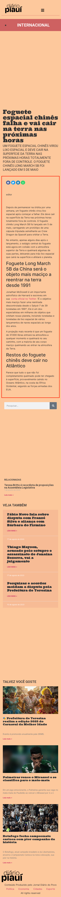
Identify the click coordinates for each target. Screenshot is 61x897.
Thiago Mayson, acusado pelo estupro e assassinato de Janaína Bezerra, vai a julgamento (29, 554)
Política (10, 888)
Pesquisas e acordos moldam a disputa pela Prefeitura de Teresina (29, 586)
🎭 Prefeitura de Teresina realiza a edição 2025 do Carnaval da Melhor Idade (25, 721)
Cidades (37, 888)
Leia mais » (9, 495)
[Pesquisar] (53, 405)
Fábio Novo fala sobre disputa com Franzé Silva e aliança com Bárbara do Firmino (28, 519)
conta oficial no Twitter (23, 298)
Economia (23, 888)
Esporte (50, 888)
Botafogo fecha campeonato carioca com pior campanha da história (29, 839)
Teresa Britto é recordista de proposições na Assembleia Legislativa (29, 486)
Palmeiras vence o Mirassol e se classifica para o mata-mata (29, 779)
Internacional (33, 25)
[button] (8, 182)
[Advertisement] (30, 67)
